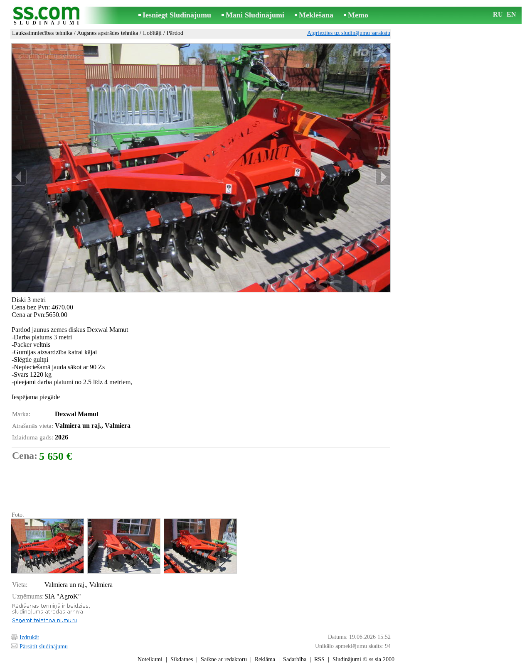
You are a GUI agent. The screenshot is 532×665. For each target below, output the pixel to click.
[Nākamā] (382, 177)
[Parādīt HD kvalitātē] (201, 168)
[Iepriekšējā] (19, 177)
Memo (358, 15)
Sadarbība (294, 659)
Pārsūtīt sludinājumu (44, 646)
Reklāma (265, 659)
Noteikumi (150, 659)
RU (498, 14)
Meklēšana (316, 15)
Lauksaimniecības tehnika (42, 33)
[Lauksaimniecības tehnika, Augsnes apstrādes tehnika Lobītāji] (47, 546)
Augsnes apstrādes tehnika (107, 33)
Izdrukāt (29, 637)
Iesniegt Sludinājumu (177, 15)
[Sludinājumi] (47, 16)
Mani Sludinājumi (255, 15)
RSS (319, 659)
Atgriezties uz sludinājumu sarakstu (348, 33)
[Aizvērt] (381, 52)
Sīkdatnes (181, 659)
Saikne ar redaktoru (224, 659)
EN (511, 14)
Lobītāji (152, 33)
